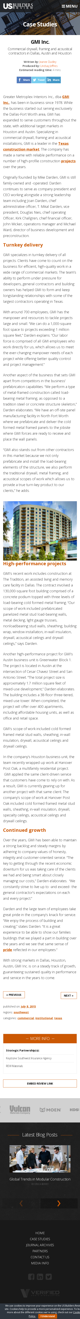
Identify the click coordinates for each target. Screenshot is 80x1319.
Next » (68, 995)
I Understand (48, 1316)
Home (39, 1233)
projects (68, 161)
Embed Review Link (40, 1083)
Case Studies (40, 1239)
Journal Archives (40, 1245)
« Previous (13, 995)
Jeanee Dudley (47, 62)
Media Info (40, 1263)
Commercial (25, 1018)
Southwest (21, 1012)
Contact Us (40, 1257)
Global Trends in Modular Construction (40, 1179)
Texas (58, 1018)
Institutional (44, 1018)
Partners (40, 1251)
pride (7, 949)
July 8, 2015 (28, 1006)
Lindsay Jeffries (48, 66)
